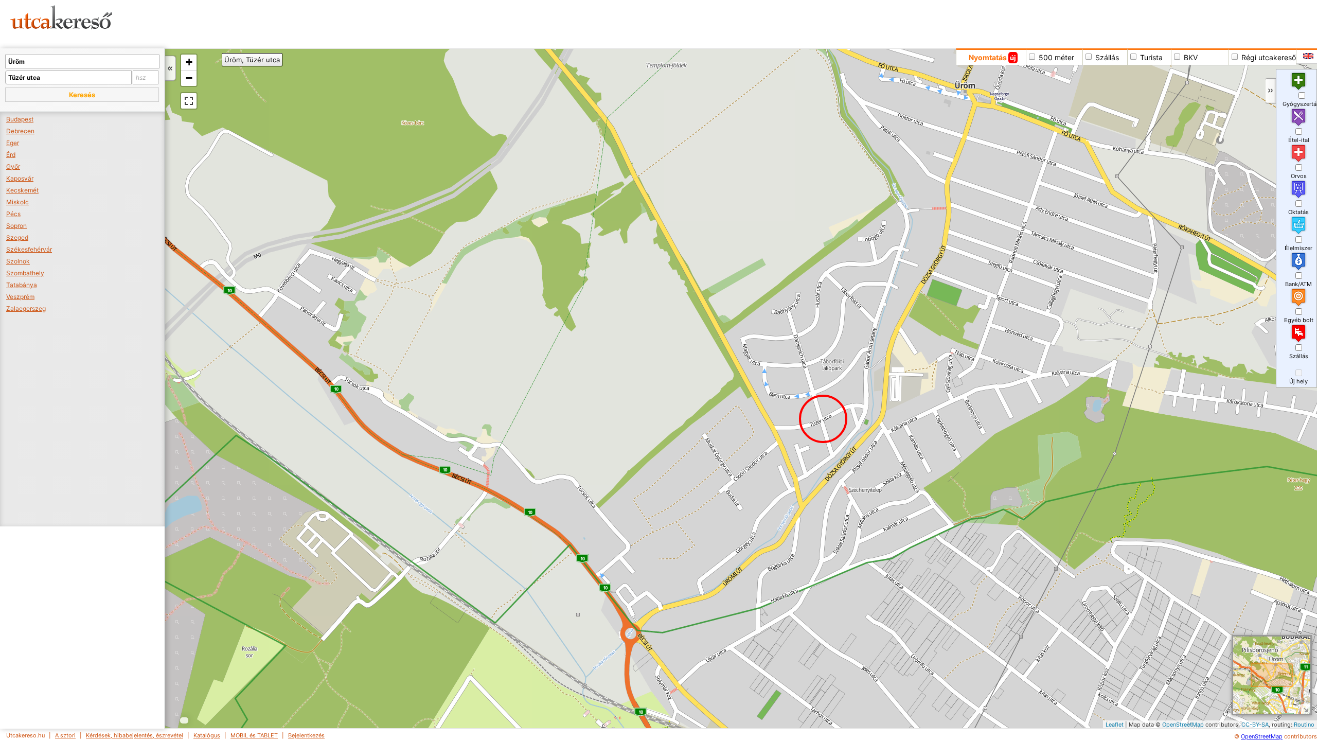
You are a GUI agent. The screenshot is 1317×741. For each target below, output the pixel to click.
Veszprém (20, 296)
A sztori (65, 735)
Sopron (16, 225)
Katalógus (206, 735)
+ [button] (189, 62)
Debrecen (20, 131)
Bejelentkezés (306, 735)
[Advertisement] (393, 23)
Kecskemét (22, 190)
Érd (10, 154)
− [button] (189, 78)
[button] (82, 94)
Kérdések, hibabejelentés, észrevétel (134, 735)
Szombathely (25, 273)
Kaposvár (19, 178)
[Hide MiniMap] (1305, 709)
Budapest (19, 119)
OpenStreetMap (1183, 724)
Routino (1304, 724)
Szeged (17, 237)
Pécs (13, 214)
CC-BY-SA (1255, 724)
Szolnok (18, 261)
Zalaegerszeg (26, 308)
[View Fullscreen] (189, 101)
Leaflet (1115, 724)
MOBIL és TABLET (254, 735)
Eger (12, 143)
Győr (13, 166)
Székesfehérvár (29, 249)
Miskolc (17, 202)
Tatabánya (21, 285)
